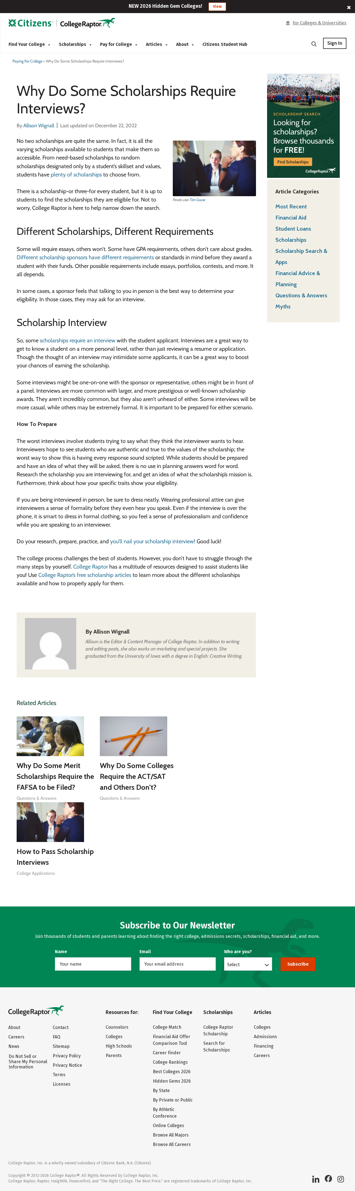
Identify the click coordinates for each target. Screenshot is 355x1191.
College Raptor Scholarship (218, 1030)
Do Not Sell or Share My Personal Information (28, 1062)
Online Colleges (168, 1125)
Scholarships (73, 44)
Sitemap (61, 1046)
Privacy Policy (67, 1055)
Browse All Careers (172, 1144)
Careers (16, 1037)
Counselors (117, 1027)
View (217, 6)
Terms (59, 1074)
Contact (61, 1027)
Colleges (114, 1036)
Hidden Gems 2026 (172, 1081)
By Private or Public (173, 1100)
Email (145, 951)
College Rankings (170, 1062)
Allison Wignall (111, 631)
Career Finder (167, 1052)
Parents (114, 1055)
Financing (263, 1046)
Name (61, 951)
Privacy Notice (67, 1065)
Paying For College (27, 61)
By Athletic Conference (165, 1113)
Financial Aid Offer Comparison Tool (171, 1040)
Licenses (61, 1084)
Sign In (334, 43)
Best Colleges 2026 (172, 1071)
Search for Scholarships (216, 1047)
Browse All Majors (171, 1135)
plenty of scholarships (76, 174)
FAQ (56, 1037)
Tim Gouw (197, 200)
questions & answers (37, 798)
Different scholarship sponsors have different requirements (85, 257)
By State (161, 1090)
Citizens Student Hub (224, 44)
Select (233, 964)
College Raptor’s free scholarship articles (84, 575)
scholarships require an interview (77, 340)
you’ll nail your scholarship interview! (152, 541)
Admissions (265, 1036)
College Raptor (90, 566)
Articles (154, 44)
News (13, 1046)
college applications (36, 873)
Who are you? (238, 951)
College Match (167, 1027)
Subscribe (298, 964)
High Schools (119, 1046)
